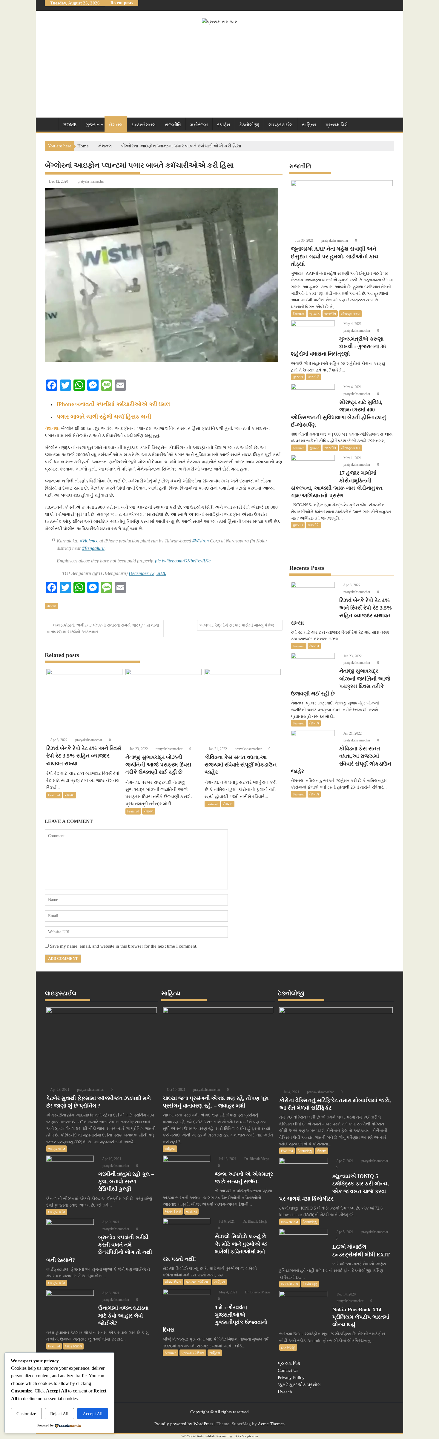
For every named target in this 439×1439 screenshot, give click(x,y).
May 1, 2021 (352, 458)
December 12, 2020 (147, 573)
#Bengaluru (93, 548)
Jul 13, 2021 (227, 1159)
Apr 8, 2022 (58, 740)
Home (69, 124)
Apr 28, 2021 (59, 1090)
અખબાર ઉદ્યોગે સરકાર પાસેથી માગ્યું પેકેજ (236, 625)
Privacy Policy (291, 1377)
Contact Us (288, 1370)
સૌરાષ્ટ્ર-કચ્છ (350, 313)
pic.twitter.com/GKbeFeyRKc (183, 560)
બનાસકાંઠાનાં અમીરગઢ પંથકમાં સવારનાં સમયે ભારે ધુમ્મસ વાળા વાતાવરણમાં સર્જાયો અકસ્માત (103, 628)
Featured (54, 795)
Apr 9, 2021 (110, 1222)
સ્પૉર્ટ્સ (223, 124)
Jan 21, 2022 (217, 749)
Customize (26, 1413)
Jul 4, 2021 (291, 1092)
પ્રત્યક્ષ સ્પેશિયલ (197, 1282)
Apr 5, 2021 (345, 1232)
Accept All (92, 1413)
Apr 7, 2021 (345, 1161)
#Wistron (200, 540)
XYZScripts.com (246, 1436)
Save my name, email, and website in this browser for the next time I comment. (123, 946)
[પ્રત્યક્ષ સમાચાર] (51, 123)
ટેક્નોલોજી (249, 124)
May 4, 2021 (352, 324)
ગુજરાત (93, 124)
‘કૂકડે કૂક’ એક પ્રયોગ (299, 1384)
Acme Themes (271, 1423)
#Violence (89, 540)
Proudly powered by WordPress (183, 1423)
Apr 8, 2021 (110, 1293)
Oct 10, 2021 (175, 1090)
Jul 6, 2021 (226, 1221)
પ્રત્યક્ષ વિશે (337, 124)
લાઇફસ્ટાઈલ (280, 124)
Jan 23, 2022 (138, 749)
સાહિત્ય (309, 124)
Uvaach (285, 1391)
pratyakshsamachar (91, 181)
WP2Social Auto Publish (198, 1436)
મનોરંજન (199, 124)
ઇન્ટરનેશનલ (144, 124)
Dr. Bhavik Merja (256, 1159)
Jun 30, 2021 (304, 240)
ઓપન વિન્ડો (173, 1211)
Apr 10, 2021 (111, 1159)
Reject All (59, 1413)
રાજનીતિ (173, 124)
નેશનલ (115, 124)
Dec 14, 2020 (346, 1294)
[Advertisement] (219, 70)
